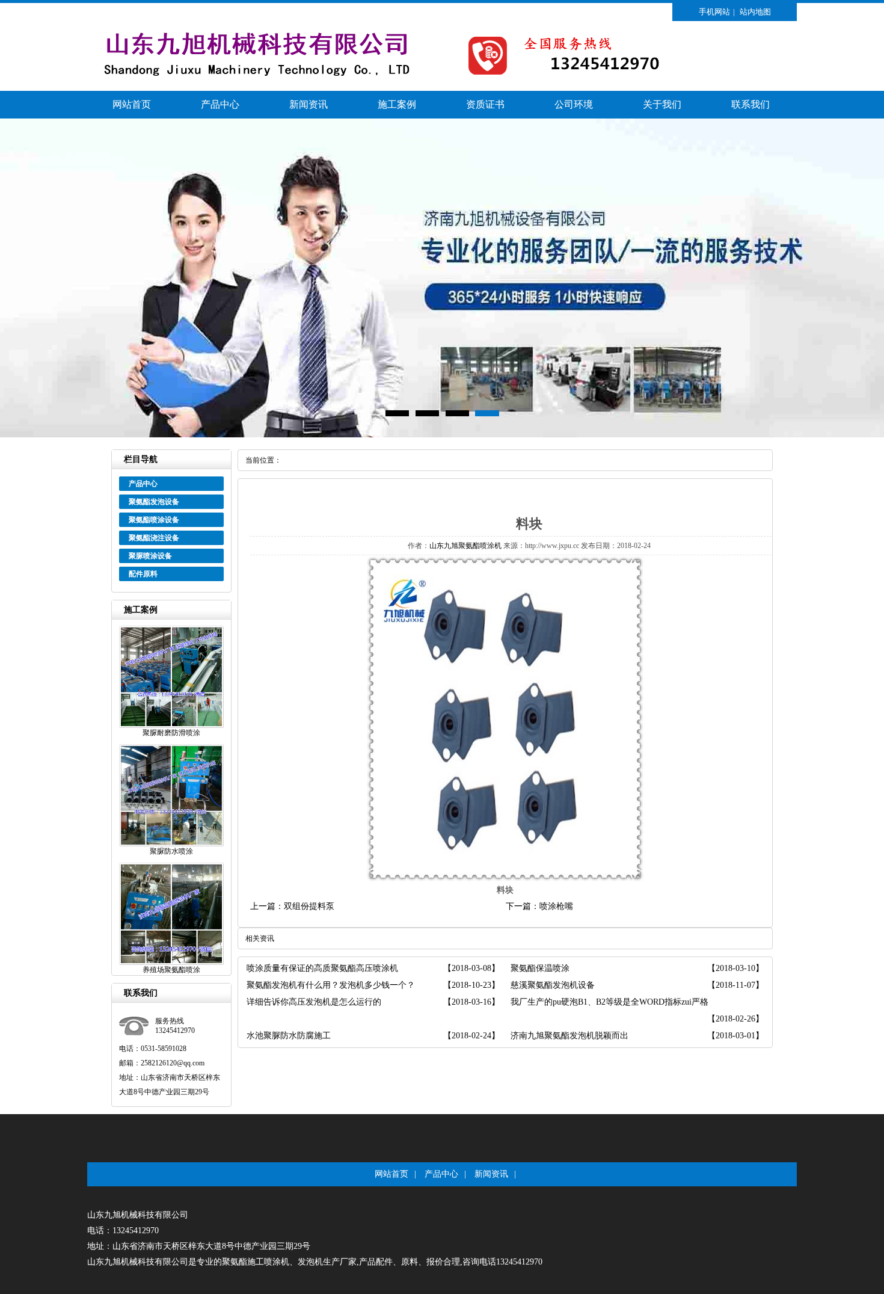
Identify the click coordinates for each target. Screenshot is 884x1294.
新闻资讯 (308, 104)
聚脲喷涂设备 (150, 556)
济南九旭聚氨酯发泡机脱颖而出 (569, 1035)
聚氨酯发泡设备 (154, 502)
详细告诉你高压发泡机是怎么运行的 (314, 1001)
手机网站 (714, 11)
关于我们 (662, 104)
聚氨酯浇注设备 (154, 538)
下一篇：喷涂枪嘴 (539, 906)
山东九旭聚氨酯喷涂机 (465, 545)
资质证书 (485, 104)
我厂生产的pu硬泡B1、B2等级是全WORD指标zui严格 (609, 1001)
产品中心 (220, 104)
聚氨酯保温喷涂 (540, 968)
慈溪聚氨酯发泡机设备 (553, 985)
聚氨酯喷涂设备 (154, 520)
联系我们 (750, 104)
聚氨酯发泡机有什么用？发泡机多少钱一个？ (331, 985)
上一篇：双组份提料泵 (292, 906)
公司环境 (573, 104)
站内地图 (755, 11)
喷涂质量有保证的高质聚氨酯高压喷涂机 (322, 968)
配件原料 (143, 574)
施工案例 (397, 104)
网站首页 (131, 104)
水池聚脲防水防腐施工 (289, 1035)
